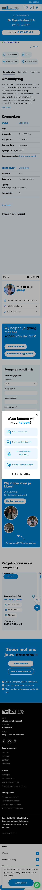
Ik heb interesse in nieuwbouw (24, 453)
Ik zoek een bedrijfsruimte (21, 442)
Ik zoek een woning (19, 432)
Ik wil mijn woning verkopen (22, 465)
